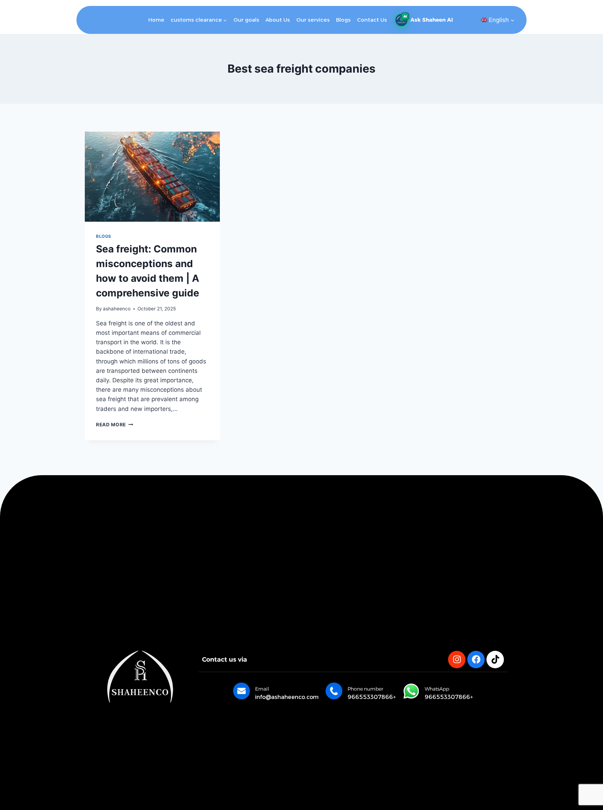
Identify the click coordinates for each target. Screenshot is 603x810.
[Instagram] (457, 659)
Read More (114, 424)
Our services (313, 19)
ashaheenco (117, 308)
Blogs (343, 19)
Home (156, 19)
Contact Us (372, 19)
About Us (278, 19)
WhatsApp (437, 689)
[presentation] (152, 177)
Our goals (246, 19)
